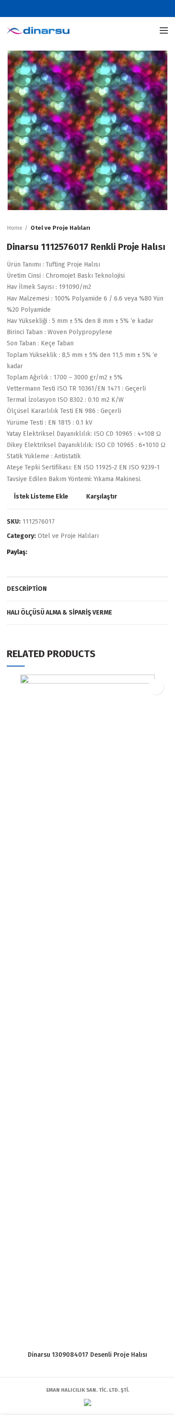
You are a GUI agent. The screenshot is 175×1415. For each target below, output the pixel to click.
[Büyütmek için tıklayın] (22, 194)
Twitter (82, 8)
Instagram (104, 8)
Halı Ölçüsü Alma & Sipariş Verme (59, 612)
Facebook (70, 8)
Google (93, 8)
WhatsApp (70, 553)
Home (14, 227)
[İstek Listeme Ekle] (156, 687)
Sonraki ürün (163, 228)
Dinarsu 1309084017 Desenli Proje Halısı (87, 1355)
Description (27, 589)
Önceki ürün (145, 228)
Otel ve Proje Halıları (60, 227)
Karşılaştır (101, 497)
